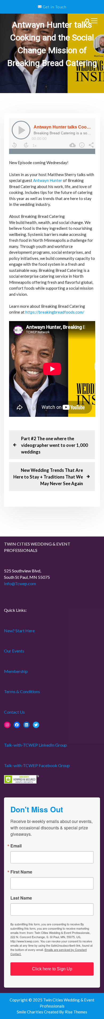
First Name (21, 872)
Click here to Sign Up (52, 969)
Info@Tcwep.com (20, 583)
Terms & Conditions (22, 691)
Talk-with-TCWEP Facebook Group (37, 765)
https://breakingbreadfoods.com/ (54, 312)
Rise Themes (76, 1011)
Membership (16, 671)
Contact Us (14, 711)
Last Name (21, 898)
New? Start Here (19, 630)
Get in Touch (54, 7)
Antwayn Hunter (47, 180)
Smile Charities (30, 1011)
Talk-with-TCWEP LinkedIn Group (35, 744)
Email (16, 846)
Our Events (14, 650)
